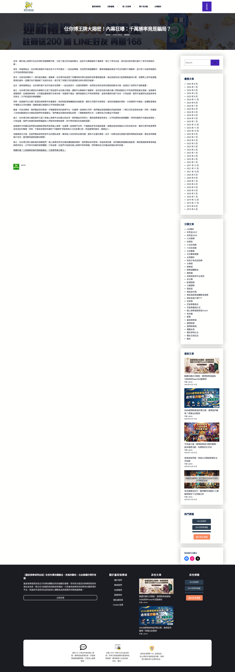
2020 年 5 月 (192, 187)
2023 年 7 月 (192, 137)
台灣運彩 (191, 257)
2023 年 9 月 (192, 134)
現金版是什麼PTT (194, 298)
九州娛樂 (191, 238)
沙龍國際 (191, 285)
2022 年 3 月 (192, 156)
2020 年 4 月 (192, 190)
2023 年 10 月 (193, 131)
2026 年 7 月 (192, 87)
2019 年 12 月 (193, 200)
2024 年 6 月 (192, 109)
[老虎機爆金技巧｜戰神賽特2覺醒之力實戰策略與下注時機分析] (201, 479)
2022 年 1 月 (192, 162)
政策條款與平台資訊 (195, 276)
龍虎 (189, 339)
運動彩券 (191, 329)
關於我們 (118, 580)
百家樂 (190, 301)
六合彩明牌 (192, 245)
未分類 (190, 279)
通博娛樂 (191, 323)
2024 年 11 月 (193, 99)
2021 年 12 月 (193, 165)
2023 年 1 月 (192, 153)
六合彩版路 (192, 248)
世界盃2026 (192, 235)
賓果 (189, 317)
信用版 (190, 242)
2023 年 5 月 (192, 143)
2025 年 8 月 (192, 96)
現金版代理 (192, 292)
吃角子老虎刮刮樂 (194, 260)
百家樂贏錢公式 (193, 307)
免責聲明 (118, 590)
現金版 (190, 289)
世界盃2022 (192, 232)
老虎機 (190, 314)
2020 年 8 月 (192, 178)
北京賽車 (191, 251)
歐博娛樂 (191, 282)
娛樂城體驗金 (193, 270)
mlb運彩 (190, 229)
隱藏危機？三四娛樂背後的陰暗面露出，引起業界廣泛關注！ (39, 150)
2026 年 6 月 (192, 90)
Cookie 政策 (118, 605)
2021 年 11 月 (193, 168)
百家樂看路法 (193, 304)
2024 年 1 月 (192, 121)
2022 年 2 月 (192, 159)
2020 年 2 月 (192, 193)
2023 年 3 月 (192, 146)
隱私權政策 (118, 600)
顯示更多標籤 (202, 537)
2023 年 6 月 (192, 140)
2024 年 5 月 (192, 112)
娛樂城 (126, 35)
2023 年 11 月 (193, 128)
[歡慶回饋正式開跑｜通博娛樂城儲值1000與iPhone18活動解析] (201, 366)
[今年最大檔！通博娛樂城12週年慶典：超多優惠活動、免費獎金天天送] (201, 432)
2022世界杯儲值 (201, 527)
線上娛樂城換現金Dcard (197, 310)
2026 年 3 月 (192, 93)
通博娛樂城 (192, 326)
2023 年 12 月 (193, 125)
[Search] (215, 63)
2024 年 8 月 (192, 103)
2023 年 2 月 (192, 150)
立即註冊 (207, 6)
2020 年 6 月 (192, 184)
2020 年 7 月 (192, 181)
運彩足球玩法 (193, 336)
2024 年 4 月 (192, 115)
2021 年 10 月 (193, 172)
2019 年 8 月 (192, 206)
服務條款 (118, 595)
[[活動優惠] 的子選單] (117, 6)
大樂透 (190, 263)
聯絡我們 (118, 585)
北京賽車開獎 (193, 254)
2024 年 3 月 (192, 118)
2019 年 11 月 (193, 203)
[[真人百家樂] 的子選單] (134, 6)
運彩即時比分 (193, 332)
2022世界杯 (201, 521)
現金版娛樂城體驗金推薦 (197, 295)
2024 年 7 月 (192, 106)
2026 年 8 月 (192, 84)
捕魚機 (190, 273)
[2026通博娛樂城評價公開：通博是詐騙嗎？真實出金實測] (201, 398)
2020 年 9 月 (192, 175)
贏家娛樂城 (192, 320)
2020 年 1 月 (192, 197)
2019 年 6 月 (192, 209)
